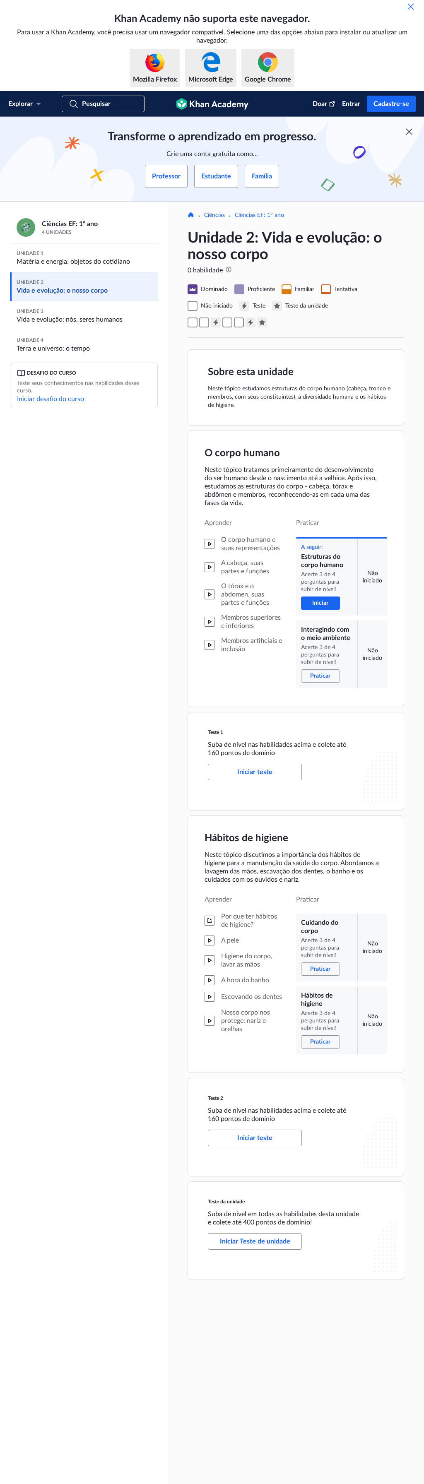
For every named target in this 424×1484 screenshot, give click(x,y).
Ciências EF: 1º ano (259, 215)
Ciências (214, 215)
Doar (320, 104)
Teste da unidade (226, 1201)
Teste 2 (215, 1098)
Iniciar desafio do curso (50, 399)
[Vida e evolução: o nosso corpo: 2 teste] (250, 322)
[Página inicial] (191, 216)
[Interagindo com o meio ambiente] (204, 322)
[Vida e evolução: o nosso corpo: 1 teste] (216, 322)
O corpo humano (242, 453)
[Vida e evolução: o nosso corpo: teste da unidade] (262, 322)
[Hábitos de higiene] (239, 322)
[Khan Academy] (212, 103)
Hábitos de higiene (246, 838)
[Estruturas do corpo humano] (193, 322)
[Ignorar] (410, 6)
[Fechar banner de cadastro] (409, 131)
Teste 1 (215, 732)
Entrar (351, 104)
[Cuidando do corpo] (227, 322)
